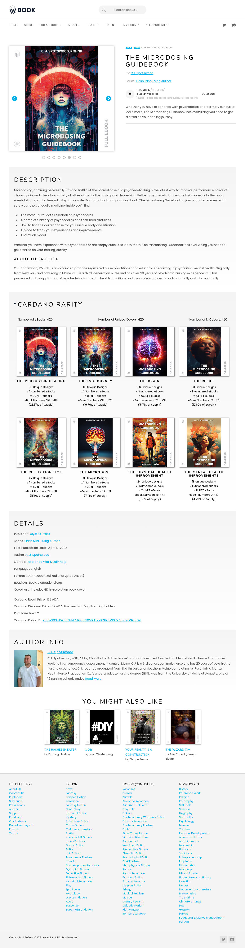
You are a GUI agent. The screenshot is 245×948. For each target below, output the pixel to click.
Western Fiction (76, 897)
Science (184, 809)
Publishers (15, 797)
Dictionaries (187, 865)
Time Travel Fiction (135, 833)
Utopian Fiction (132, 885)
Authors (14, 809)
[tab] (43, 157)
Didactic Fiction (132, 905)
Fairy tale (128, 809)
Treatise (184, 829)
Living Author (162, 81)
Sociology (185, 853)
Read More (93, 678)
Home (129, 47)
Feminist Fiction (132, 877)
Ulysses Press (40, 534)
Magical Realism (133, 893)
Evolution (185, 881)
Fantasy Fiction (76, 805)
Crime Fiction (75, 825)
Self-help (59, 562)
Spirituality (186, 817)
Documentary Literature (195, 889)
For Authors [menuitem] (49, 25)
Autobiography (189, 841)
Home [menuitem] (13, 25)
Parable (127, 797)
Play (68, 885)
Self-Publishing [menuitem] (158, 25)
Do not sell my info (21, 825)
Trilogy (126, 889)
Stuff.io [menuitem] (93, 25)
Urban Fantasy (75, 841)
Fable (126, 829)
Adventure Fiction (77, 821)
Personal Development (194, 833)
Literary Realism (132, 901)
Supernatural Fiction (79, 909)
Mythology (73, 893)
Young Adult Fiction (79, 837)
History (183, 789)
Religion (184, 797)
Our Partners (17, 821)
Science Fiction (76, 797)
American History (190, 837)
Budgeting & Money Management (202, 918)
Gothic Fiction (75, 845)
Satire (70, 849)
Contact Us (16, 793)
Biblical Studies (189, 873)
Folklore (127, 813)
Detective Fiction (77, 873)
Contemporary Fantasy (138, 825)
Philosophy (186, 801)
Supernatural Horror (135, 805)
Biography (185, 813)
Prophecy (185, 861)
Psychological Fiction (136, 857)
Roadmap (15, 817)
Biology (184, 885)
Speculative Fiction (135, 849)
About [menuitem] (72, 25)
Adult (69, 901)
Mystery (71, 817)
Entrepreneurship (190, 857)
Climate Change (190, 901)
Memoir (184, 825)
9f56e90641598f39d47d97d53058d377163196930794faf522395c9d (92, 620)
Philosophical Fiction (79, 877)
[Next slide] (108, 98)
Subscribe (15, 801)
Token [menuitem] (109, 25)
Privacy (14, 829)
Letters (183, 913)
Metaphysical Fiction (136, 865)
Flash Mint (143, 81)
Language (185, 869)
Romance (72, 801)
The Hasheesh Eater (60, 749)
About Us (15, 789)
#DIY (88, 749)
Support (14, 813)
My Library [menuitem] (131, 25)
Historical (185, 849)
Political (184, 922)
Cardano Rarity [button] (50, 304)
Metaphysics (187, 893)
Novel (69, 789)
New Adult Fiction (133, 845)
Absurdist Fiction (133, 853)
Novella (70, 861)
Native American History (195, 877)
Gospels (184, 909)
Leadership (186, 845)
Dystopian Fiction (77, 869)
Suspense (72, 905)
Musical (127, 897)
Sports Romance (133, 873)
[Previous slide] (14, 98)
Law (181, 905)
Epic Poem (73, 889)
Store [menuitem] (28, 25)
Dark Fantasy (131, 861)
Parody (127, 869)
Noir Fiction (73, 853)
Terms (13, 833)
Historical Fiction (76, 813)
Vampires (128, 789)
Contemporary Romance (83, 865)
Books (137, 47)
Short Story (73, 809)
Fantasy (71, 793)
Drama (127, 793)
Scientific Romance (135, 801)
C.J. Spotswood (142, 73)
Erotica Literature (133, 881)
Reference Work (38, 562)
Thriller (70, 833)
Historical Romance (79, 881)
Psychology (186, 821)
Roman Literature (134, 913)
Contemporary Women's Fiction (143, 817)
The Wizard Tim (178, 749)
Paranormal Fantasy (79, 857)
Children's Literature (79, 829)
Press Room (17, 805)
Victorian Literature (135, 837)
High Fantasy (131, 909)
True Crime (186, 897)
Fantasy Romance (134, 821)
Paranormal (130, 841)
